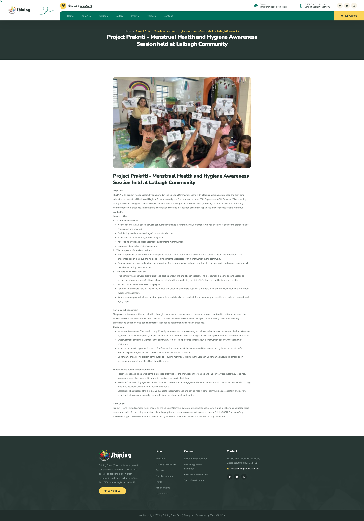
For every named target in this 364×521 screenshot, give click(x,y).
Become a (80, 6)
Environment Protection (196, 474)
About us (160, 458)
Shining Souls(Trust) (173, 515)
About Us (86, 15)
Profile (159, 481)
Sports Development (194, 480)
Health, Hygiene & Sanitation (193, 466)
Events (135, 15)
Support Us (351, 15)
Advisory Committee (166, 464)
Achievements (163, 487)
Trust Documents (164, 476)
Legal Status (162, 493)
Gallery (119, 15)
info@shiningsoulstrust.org (274, 6)
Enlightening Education (195, 458)
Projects (151, 15)
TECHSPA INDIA (217, 515)
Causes (103, 15)
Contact (168, 15)
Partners (160, 470)
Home (70, 15)
